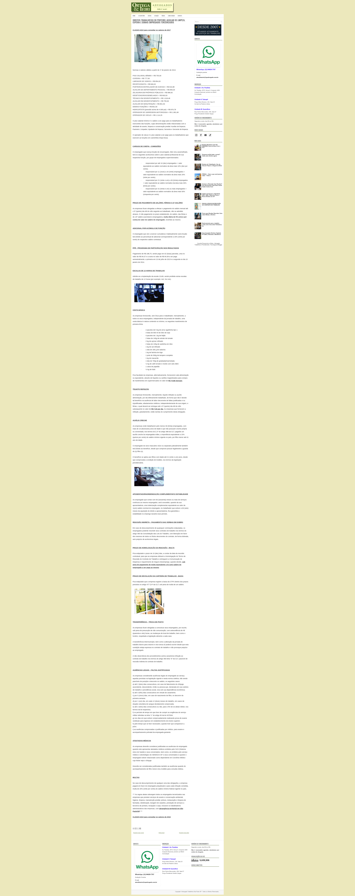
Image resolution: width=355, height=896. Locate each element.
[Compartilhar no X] (138, 828)
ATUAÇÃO (156, 16)
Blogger (220, 244)
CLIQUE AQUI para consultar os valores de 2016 (152, 817)
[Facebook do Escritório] (201, 135)
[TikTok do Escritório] (210, 135)
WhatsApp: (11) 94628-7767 (205, 69)
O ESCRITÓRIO (141, 16)
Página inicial (161, 832)
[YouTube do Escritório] (205, 135)
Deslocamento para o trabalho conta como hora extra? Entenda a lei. (212, 225)
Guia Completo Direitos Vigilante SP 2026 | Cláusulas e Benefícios (211, 233)
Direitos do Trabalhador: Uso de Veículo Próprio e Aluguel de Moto (212, 165)
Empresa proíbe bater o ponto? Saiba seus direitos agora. (211, 155)
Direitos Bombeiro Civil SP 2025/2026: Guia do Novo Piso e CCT (211, 146)
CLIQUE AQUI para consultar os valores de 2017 (152, 30)
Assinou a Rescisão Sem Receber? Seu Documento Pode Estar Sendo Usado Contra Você (212, 185)
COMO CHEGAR (171, 16)
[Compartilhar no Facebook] (140, 828)
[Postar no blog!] (136, 828)
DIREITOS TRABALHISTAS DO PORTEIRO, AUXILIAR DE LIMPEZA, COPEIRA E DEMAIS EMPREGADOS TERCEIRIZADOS (159, 21)
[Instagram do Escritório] (196, 135)
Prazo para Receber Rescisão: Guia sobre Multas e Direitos (212, 214)
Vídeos (163, 16)
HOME (134, 16)
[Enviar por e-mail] (133, 828)
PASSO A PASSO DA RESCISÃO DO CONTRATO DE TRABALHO (211, 204)
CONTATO (180, 16)
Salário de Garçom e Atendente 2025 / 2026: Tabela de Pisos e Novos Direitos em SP (211, 195)
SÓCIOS (149, 16)
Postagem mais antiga (184, 832)
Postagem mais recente (138, 832)
